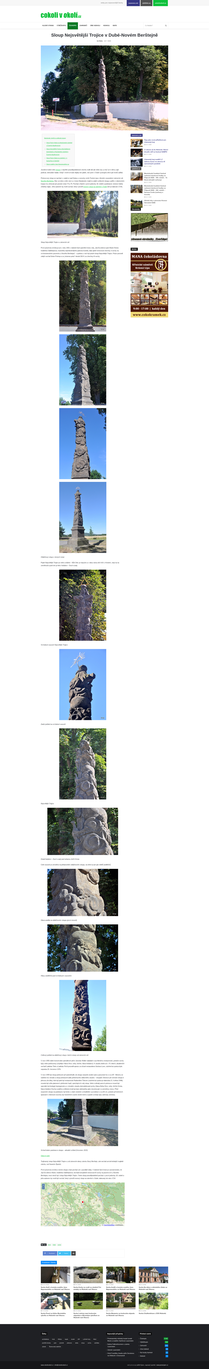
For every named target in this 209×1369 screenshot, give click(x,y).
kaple (66, 1339)
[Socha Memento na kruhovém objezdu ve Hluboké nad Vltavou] (121, 1301)
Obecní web (45, 1156)
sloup (49, 1244)
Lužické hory (86, 1339)
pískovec (69, 1343)
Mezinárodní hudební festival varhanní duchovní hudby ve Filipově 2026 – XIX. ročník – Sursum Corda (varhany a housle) (155, 190)
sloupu (58, 170)
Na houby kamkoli (146, 1352)
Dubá (54, 1244)
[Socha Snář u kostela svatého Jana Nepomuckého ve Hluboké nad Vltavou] (55, 1275)
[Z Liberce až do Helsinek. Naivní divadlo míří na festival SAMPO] (137, 153)
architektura (45, 1339)
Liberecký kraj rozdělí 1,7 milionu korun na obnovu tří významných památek (154, 162)
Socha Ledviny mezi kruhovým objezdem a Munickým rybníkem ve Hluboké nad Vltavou (86, 1315)
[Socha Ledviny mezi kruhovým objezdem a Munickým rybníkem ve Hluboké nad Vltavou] (88, 1301)
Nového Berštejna (47, 181)
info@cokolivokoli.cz (61, 1365)
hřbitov (60, 1339)
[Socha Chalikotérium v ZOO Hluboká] (153, 1301)
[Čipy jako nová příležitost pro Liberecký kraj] (137, 143)
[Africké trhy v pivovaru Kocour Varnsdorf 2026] (137, 204)
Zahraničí (83, 25)
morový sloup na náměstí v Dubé (95, 187)
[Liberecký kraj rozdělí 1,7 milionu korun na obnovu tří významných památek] (137, 162)
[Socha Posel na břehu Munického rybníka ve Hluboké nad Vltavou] (55, 1301)
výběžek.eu (146, 3)
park (55, 1343)
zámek (44, 1346)
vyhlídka (96, 1343)
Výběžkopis (61, 25)
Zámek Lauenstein (113, 1350)
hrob (53, 1339)
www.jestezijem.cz (162, 1365)
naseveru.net (133, 3)
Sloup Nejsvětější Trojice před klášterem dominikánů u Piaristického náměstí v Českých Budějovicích (58, 151)
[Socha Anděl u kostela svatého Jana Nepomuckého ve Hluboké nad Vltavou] (121, 1275)
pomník (61, 1343)
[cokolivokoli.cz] (61, 15)
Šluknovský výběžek (55, 1346)
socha (59, 1244)
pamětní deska (46, 1343)
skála (76, 1343)
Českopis (72, 25)
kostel (73, 1339)
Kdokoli (106, 25)
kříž (79, 1339)
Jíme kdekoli (95, 25)
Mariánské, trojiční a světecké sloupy (55, 138)
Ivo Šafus (100, 41)
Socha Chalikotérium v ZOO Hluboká (152, 1313)
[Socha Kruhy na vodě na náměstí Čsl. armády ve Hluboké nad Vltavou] (88, 1275)
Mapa (115, 25)
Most (94, 1339)
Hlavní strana (48, 25)
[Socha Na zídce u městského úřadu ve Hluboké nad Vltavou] (153, 1275)
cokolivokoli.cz (160, 3)
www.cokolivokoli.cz (47, 1365)
